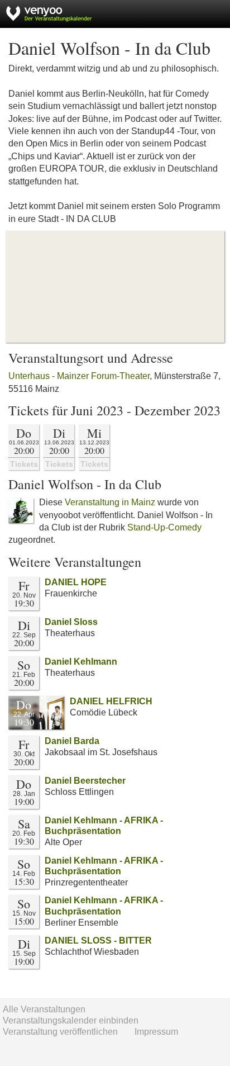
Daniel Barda (72, 741)
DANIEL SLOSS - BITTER (98, 940)
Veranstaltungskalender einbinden (70, 1020)
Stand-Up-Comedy (164, 527)
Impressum (156, 1031)
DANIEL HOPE (76, 582)
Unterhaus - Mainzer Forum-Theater (79, 376)
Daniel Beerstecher (85, 780)
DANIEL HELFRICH (111, 701)
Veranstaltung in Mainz (110, 502)
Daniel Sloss (71, 622)
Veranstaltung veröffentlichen (60, 1031)
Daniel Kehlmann (81, 661)
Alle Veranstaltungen (44, 1009)
